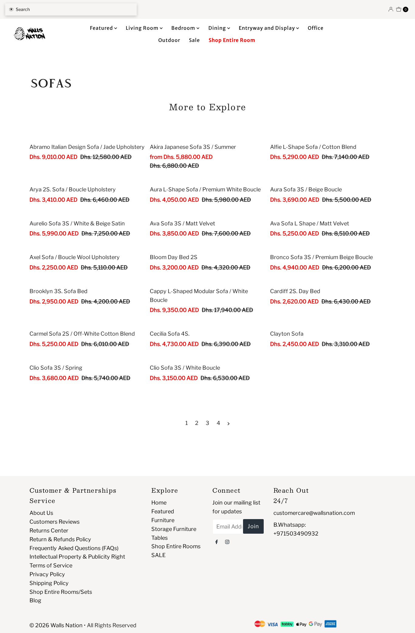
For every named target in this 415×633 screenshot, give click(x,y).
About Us (41, 513)
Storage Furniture (173, 529)
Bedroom (184, 28)
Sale (194, 40)
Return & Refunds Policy (60, 539)
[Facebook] (216, 541)
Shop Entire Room (232, 40)
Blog (35, 600)
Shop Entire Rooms (176, 546)
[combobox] (71, 9)
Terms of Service (50, 565)
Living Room (143, 28)
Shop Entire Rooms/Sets (60, 592)
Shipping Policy (49, 583)
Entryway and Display (267, 28)
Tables (159, 538)
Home (158, 502)
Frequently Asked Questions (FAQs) (73, 548)
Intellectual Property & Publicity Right (77, 556)
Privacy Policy (47, 574)
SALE (158, 555)
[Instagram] (227, 541)
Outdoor (169, 40)
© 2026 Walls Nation (56, 625)
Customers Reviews (54, 521)
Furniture (162, 520)
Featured (102, 28)
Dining (217, 28)
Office (316, 28)
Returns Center (48, 530)
